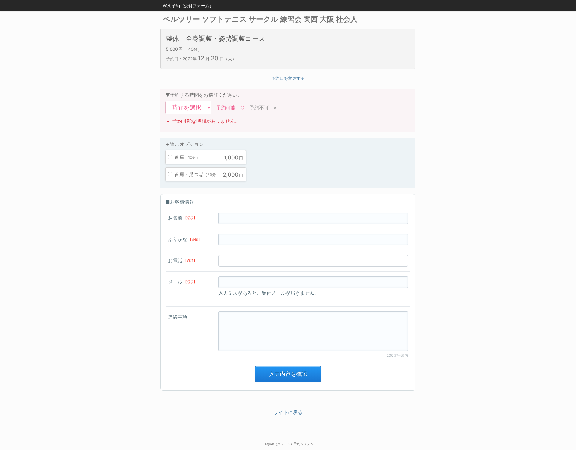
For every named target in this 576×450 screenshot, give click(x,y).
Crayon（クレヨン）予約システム (288, 444)
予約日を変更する (288, 78)
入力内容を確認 (288, 374)
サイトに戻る (288, 412)
